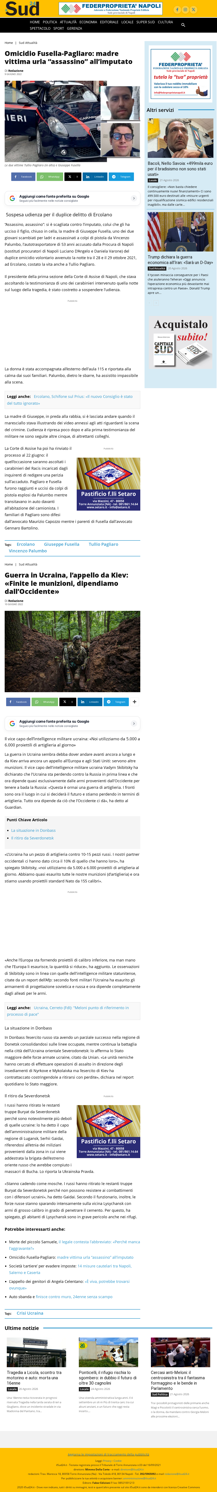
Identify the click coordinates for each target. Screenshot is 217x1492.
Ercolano (26, 544)
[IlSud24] (27, 8)
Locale (153, 180)
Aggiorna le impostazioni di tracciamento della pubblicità (108, 1454)
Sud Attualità (28, 43)
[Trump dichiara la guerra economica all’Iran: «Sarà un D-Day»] (180, 231)
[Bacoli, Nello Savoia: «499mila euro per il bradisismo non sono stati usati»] (180, 138)
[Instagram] (185, 10)
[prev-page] (149, 303)
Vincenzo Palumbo (28, 551)
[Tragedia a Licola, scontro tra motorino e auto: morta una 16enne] (36, 1352)
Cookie (118, 1461)
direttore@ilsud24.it (132, 1469)
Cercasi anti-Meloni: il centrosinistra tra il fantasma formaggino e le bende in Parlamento (178, 1380)
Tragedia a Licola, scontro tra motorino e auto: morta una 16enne (34, 1378)
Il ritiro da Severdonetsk (32, 837)
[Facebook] (177, 10)
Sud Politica (160, 1394)
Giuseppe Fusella (61, 544)
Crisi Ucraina (30, 1313)
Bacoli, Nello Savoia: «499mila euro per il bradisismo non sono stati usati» (180, 169)
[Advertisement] (72, 333)
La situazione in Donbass (33, 830)
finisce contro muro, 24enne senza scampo (74, 1296)
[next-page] (156, 303)
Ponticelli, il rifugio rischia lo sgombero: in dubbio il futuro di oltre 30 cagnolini (107, 1378)
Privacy (107, 1461)
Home (9, 43)
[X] (193, 10)
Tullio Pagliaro (103, 544)
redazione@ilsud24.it (176, 1474)
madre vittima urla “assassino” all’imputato (95, 1257)
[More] (134, 702)
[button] (183, 25)
